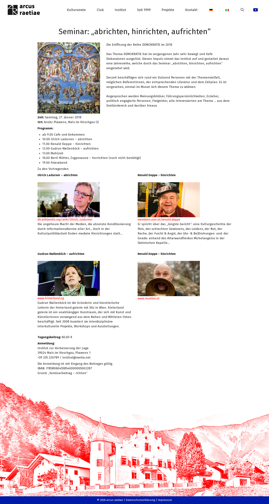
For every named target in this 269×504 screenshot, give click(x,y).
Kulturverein (76, 10)
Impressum (165, 500)
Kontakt (191, 10)
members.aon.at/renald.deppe (159, 219)
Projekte (168, 10)
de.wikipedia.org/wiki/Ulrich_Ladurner (65, 219)
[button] (242, 9)
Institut (120, 10)
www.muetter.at (148, 298)
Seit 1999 (144, 10)
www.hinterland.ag (51, 298)
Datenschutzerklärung (140, 500)
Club (100, 10)
